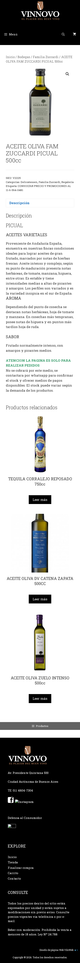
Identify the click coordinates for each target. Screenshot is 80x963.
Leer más (40, 499)
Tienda (13, 862)
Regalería (67, 182)
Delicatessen (29, 182)
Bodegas (23, 57)
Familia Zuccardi (45, 57)
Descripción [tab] (19, 203)
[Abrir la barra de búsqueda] (63, 34)
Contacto (14, 878)
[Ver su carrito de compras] (74, 34)
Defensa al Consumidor (25, 818)
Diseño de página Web (51, 949)
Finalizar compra (21, 868)
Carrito (13, 873)
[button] (67, 74)
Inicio (10, 57)
